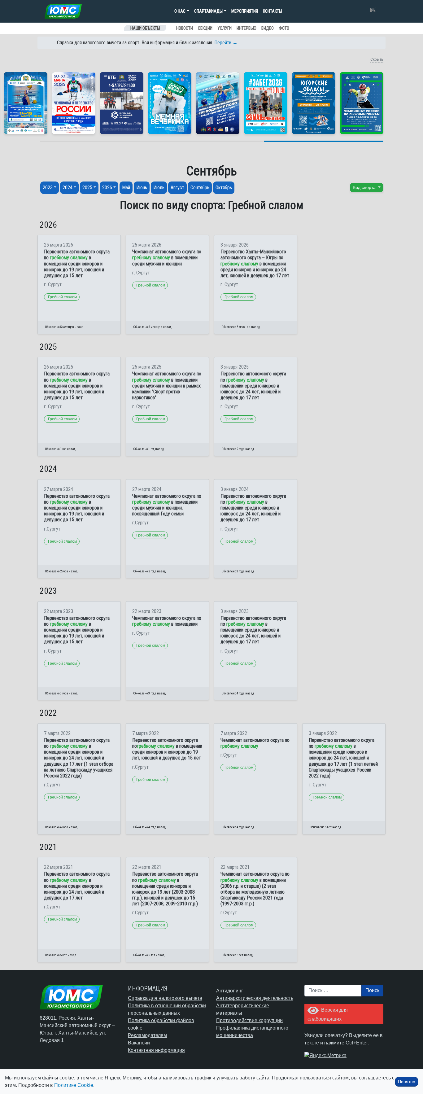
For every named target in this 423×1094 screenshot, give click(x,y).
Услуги (224, 28)
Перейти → (226, 43)
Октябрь (224, 187)
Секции (205, 28)
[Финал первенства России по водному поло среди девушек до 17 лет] (217, 103)
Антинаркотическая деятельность (254, 998)
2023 (48, 187)
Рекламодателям (147, 1035)
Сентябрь (199, 187)
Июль (158, 187)
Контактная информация (156, 1050)
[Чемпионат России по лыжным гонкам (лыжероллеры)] (361, 103)
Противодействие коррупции (249, 1020)
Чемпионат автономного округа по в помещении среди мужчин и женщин (166, 257)
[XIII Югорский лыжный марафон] (121, 103)
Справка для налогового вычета (165, 998)
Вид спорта (365, 187)
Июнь (141, 187)
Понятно (406, 1081)
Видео (267, 28)
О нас (179, 11)
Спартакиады (208, 11)
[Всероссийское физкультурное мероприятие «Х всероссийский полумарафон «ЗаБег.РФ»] (265, 103)
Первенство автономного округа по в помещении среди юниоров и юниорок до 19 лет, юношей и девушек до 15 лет (77, 263)
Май (126, 187)
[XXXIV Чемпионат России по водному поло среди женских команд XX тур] (25, 103)
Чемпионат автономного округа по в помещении (166, 621)
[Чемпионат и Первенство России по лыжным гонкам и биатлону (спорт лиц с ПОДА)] (73, 103)
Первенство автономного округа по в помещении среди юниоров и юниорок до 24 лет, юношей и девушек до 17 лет (253, 385)
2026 (107, 187)
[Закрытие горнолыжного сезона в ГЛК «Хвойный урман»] (169, 103)
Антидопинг (229, 990)
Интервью (246, 28)
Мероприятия (244, 11)
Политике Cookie (73, 1085)
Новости (184, 28)
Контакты (272, 11)
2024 (67, 187)
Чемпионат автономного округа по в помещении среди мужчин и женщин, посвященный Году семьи (166, 505)
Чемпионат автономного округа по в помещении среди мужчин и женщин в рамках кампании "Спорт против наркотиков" (166, 385)
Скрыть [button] (376, 59)
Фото (284, 28)
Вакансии (139, 1042)
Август (177, 187)
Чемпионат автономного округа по (255, 743)
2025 (87, 187)
